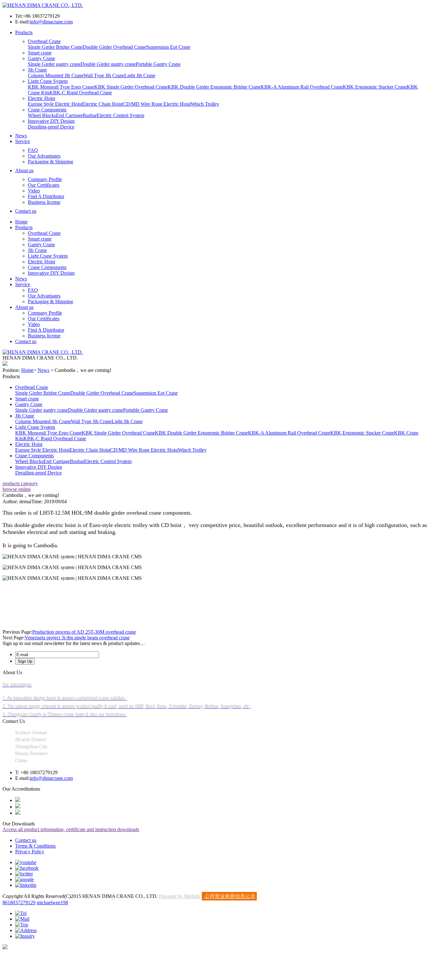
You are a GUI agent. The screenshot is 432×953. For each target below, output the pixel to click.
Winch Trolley (205, 104)
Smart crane (40, 52)
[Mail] (22, 919)
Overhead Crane (44, 41)
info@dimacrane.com (51, 21)
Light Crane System (48, 81)
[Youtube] (25, 862)
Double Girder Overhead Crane (114, 47)
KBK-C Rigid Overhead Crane (80, 92)
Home (21, 221)
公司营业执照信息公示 (229, 896)
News (21, 135)
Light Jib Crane (139, 75)
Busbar (90, 115)
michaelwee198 (52, 902)
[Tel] (21, 913)
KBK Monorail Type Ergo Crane (61, 87)
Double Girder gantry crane (108, 64)
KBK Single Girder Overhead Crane (131, 87)
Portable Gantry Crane (158, 64)
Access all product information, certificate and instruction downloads (71, 829)
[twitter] (24, 873)
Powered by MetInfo (179, 896)
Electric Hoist (41, 98)
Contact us (25, 211)
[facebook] (27, 868)
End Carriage (69, 115)
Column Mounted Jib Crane (55, 75)
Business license (44, 202)
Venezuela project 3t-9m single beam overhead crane (77, 637)
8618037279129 (19, 902)
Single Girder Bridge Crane (55, 47)
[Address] (26, 930)
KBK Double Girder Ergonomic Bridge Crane (214, 87)
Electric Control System (120, 115)
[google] (24, 879)
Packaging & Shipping (50, 161)
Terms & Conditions (35, 846)
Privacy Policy (29, 851)
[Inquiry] (25, 936)
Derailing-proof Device (51, 126)
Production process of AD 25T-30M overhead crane (84, 632)
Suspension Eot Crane (168, 47)
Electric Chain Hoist (102, 104)
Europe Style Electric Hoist (55, 104)
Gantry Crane (41, 58)
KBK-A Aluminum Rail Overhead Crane (302, 87)
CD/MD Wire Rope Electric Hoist (157, 104)
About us (24, 170)
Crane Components (47, 109)
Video (34, 190)
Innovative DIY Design (51, 121)
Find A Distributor (46, 196)
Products (24, 32)
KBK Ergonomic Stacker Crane (375, 87)
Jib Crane (37, 69)
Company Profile (45, 179)
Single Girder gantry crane (54, 64)
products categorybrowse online (20, 486)
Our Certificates (43, 185)
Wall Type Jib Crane (103, 75)
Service (22, 141)
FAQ (33, 150)
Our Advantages (44, 156)
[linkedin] (25, 885)
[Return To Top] (5, 947)
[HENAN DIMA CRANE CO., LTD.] (43, 5)
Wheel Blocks (42, 115)
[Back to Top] (21, 924)
